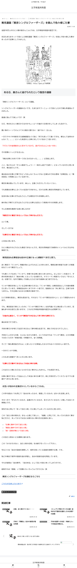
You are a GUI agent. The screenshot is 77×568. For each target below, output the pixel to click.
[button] (71, 363)
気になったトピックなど (10, 491)
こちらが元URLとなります (11, 484)
